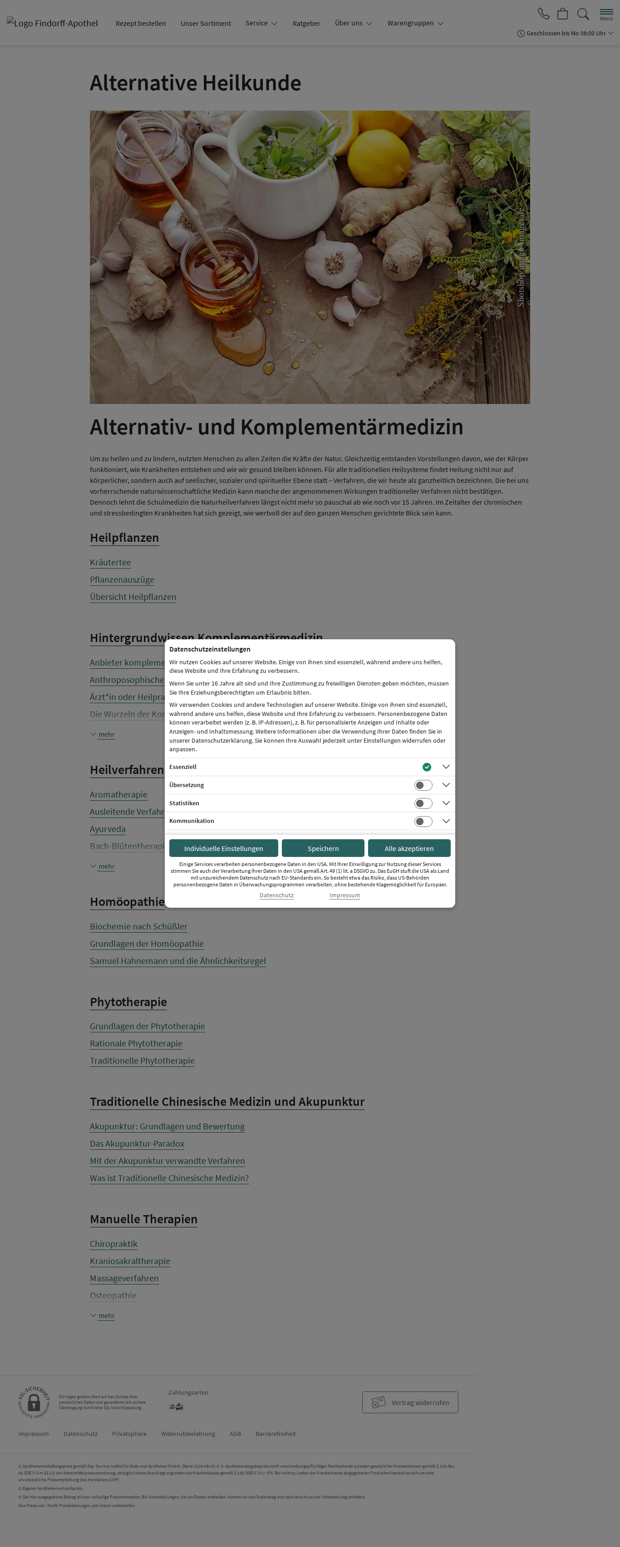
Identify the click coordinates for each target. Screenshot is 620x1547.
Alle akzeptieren (409, 848)
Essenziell (183, 767)
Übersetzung (186, 785)
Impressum (345, 895)
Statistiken (184, 803)
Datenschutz (277, 895)
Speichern (323, 848)
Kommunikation (191, 821)
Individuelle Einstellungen (223, 848)
